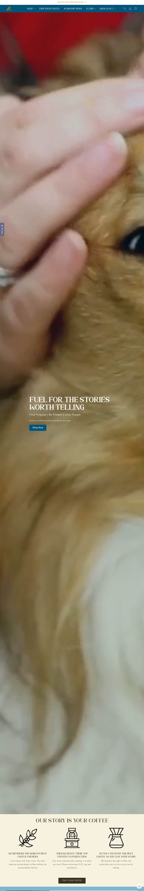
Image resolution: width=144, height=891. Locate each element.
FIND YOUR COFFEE (72, 880)
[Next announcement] (137, 2)
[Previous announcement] (6, 2)
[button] (31, 8)
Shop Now (38, 428)
